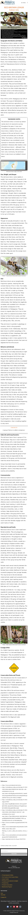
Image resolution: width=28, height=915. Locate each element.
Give (2, 893)
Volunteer (3, 894)
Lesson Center (5, 879)
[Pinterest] (14, 907)
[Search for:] (27, 2)
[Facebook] (8, 907)
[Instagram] (11, 907)
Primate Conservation (7, 884)
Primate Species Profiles (7, 875)
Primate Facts (5, 882)
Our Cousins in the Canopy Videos (10, 877)
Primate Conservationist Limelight (10, 880)
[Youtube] (17, 907)
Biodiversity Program (7, 886)
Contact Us (3, 897)
